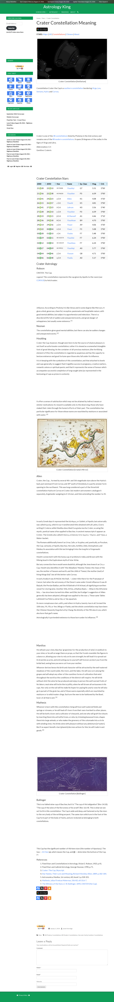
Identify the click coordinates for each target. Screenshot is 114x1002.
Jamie (8, 139)
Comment (40, 948)
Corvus (56, 91)
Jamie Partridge (67, 928)
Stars (43, 18)
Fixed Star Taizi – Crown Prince (16, 120)
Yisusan (70, 253)
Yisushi (70, 203)
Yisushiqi (70, 248)
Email (38, 974)
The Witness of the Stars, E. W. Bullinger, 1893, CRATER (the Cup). (69, 884)
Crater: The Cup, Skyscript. (53, 870)
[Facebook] (38, 888)
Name (38, 967)
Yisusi (69, 229)
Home (38, 18)
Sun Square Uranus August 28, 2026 (51, 1)
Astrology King (57, 6)
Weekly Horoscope (13, 117)
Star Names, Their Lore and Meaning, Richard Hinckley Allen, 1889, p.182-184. (74, 874)
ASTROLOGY (53, 12)
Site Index (26, 166)
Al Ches (45, 852)
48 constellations (60, 136)
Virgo (94, 88)
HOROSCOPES (41, 12)
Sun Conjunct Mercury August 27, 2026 (24, 1)
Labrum (70, 207)
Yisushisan (71, 220)
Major (45, 34)
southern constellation (73, 88)
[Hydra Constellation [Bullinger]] (72, 774)
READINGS (65, 12)
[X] (42, 888)
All (50, 34)
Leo (99, 88)
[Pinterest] (45, 888)
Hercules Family (83, 935)
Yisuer (69, 225)
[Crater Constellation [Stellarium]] (72, 59)
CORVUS (40, 280)
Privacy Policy (23, 995)
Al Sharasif (71, 216)
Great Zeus (10, 128)
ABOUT (73, 12)
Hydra (46, 91)
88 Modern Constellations (69, 935)
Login (11, 166)
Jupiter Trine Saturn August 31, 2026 (76, 1)
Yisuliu (70, 258)
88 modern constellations (63, 139)
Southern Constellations (95, 935)
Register (18, 166)
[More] (49, 888)
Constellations (59, 34)
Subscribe (11, 28)
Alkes (69, 199)
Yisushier (71, 193)
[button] (77, 12)
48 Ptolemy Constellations (53, 935)
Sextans (40, 91)
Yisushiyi (70, 188)
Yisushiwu (71, 243)
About (76, 34)
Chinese (69, 34)
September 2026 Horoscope (15, 114)
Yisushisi (70, 238)
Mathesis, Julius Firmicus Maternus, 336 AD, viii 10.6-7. (64, 880)
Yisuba (70, 233)
